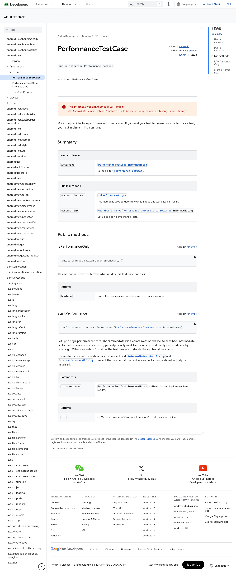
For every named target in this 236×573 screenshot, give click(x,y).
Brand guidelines (83, 564)
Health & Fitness (90, 513)
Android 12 (149, 530)
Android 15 (149, 513)
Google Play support (216, 516)
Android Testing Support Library (167, 111)
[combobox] (145, 4)
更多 (88, 4)
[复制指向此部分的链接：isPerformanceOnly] (92, 247)
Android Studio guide (186, 505)
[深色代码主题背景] (195, 257)
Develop (67, 4)
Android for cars (121, 519)
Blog (53, 530)
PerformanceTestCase (128, 170)
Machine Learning (91, 508)
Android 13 (149, 524)
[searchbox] (23, 30)
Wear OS (117, 508)
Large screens (120, 502)
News (54, 524)
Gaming (86, 502)
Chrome (109, 549)
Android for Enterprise (63, 508)
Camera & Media (91, 519)
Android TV (118, 524)
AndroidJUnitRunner (84, 111)
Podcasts (55, 535)
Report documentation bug (217, 509)
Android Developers (68, 36)
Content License (146, 438)
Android (55, 502)
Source (54, 519)
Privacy (85, 524)
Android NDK (181, 528)
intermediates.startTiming (146, 356)
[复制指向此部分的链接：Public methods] (92, 235)
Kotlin (182, 55)
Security (55, 513)
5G (83, 530)
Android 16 (149, 508)
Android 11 (149, 535)
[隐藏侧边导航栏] (41, 566)
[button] (22, 39)
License (66, 564)
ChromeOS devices (123, 513)
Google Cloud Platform (150, 549)
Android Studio (212, 4)
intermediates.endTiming (76, 360)
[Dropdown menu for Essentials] (53, 4)
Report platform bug (216, 502)
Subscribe (193, 564)
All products (177, 549)
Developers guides (184, 511)
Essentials (42, 4)
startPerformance (109, 210)
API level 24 (191, 50)
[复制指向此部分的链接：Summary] (80, 142)
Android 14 (149, 519)
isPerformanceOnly (110, 195)
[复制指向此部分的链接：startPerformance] (90, 314)
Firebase (126, 549)
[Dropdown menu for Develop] (77, 4)
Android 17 (149, 502)
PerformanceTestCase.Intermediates (122, 164)
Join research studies (216, 521)
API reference (14, 17)
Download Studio (183, 522)
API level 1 (184, 46)
